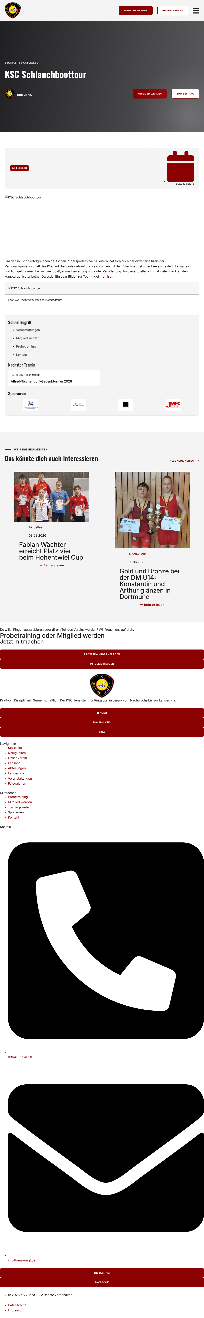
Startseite (13, 62)
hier (109, 276)
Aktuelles (30, 62)
